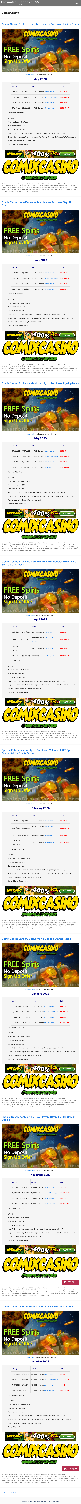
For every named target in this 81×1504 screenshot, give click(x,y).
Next (13, 1492)
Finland (57, 187)
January (4, 1104)
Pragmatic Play (6, 191)
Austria (41, 185)
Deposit (25, 184)
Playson (76, 189)
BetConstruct (54, 185)
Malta (8, 189)
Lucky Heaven (49, 92)
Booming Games (63, 185)
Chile (70, 185)
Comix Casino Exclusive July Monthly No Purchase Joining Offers (40, 24)
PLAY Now (70, 1282)
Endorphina (51, 187)
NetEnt (44, 189)
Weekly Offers (36, 191)
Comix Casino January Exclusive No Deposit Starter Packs (36, 938)
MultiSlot (38, 189)
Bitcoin (6, 184)
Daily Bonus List (16, 187)
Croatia (9, 187)
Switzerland (14, 191)
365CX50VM (64, 97)
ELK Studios (43, 187)
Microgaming (15, 189)
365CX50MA (64, 108)
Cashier (20, 184)
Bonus (15, 184)
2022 (13, 1290)
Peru (72, 189)
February (61, 924)
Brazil (70, 367)
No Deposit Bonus (41, 184)
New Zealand (51, 189)
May (12, 548)
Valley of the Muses (51, 97)
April (40, 733)
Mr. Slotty (32, 189)
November (74, 1293)
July (71, 187)
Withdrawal (61, 184)
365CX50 (63, 92)
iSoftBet (67, 187)
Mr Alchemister (49, 108)
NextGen (57, 189)
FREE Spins (32, 184)
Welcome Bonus (52, 184)
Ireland (62, 187)
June (76, 368)
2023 (13, 185)
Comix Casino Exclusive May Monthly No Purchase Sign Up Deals (40, 383)
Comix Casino (30, 75)
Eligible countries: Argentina (30, 187)
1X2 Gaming (7, 185)
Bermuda (46, 185)
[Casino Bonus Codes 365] (20, 3)
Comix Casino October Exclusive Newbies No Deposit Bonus (38, 1306)
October (73, 1480)
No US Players (65, 189)
